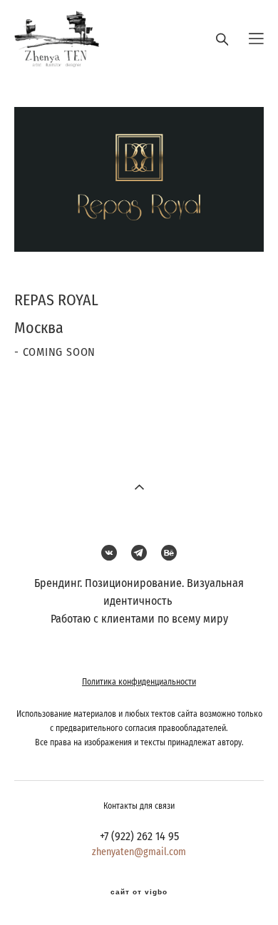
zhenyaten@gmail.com (139, 852)
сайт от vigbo (139, 892)
